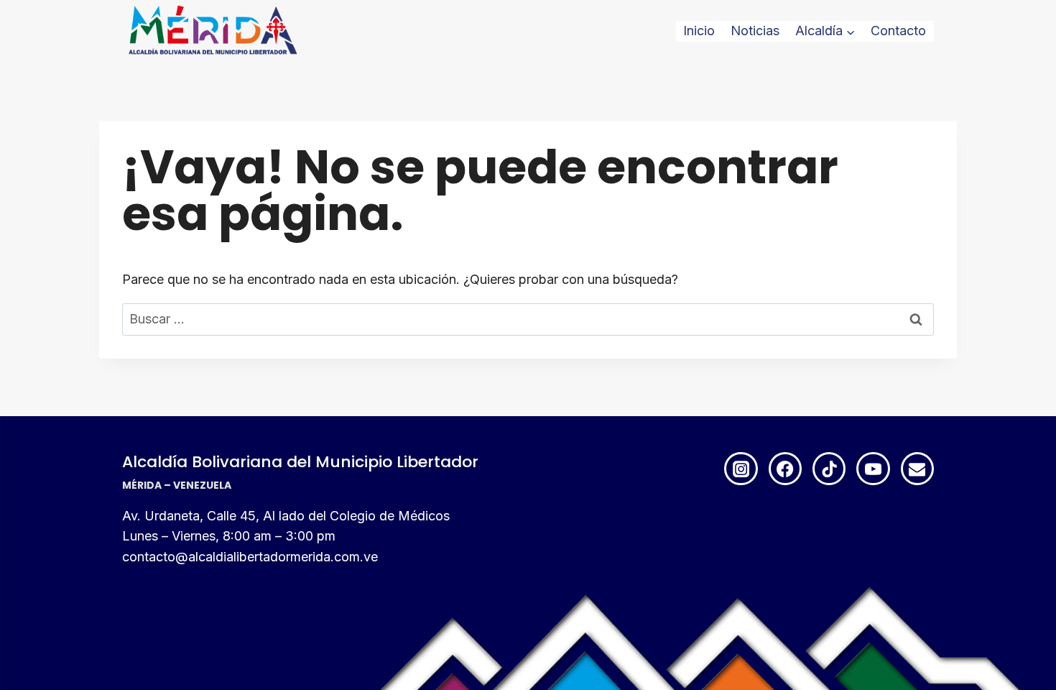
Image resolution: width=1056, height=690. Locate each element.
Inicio (699, 30)
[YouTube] (872, 468)
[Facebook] (785, 468)
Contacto (898, 30)
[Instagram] (740, 468)
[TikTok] (829, 468)
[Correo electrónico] (917, 468)
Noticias (755, 30)
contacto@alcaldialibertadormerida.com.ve (250, 556)
